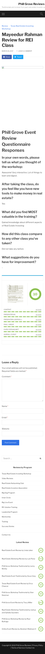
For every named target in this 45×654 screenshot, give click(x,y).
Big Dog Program (8, 493)
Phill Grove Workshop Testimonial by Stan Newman (18, 593)
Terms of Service (18, 648)
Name (5, 406)
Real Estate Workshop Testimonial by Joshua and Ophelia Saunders (19, 611)
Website (5, 429)
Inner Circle (6, 498)
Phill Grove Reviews (31, 4)
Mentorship (6, 517)
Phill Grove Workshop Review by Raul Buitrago (16, 620)
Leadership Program (10, 512)
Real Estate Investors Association (14, 488)
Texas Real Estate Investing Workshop (16, 474)
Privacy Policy (37, 645)
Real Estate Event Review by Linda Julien (17, 550)
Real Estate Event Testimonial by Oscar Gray (19, 576)
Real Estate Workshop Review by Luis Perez (18, 559)
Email (5, 417)
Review (5, 26)
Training (5, 522)
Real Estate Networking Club (13, 483)
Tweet (19, 57)
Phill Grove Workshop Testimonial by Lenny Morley (18, 567)
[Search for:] (22, 458)
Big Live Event (7, 502)
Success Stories (8, 526)
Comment (7, 376)
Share (7, 57)
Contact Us (6, 535)
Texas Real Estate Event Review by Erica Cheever (17, 584)
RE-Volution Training (9, 507)
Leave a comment (25, 51)
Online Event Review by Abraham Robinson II (19, 629)
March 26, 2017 (7, 51)
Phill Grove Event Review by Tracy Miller (17, 602)
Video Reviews (7, 478)
